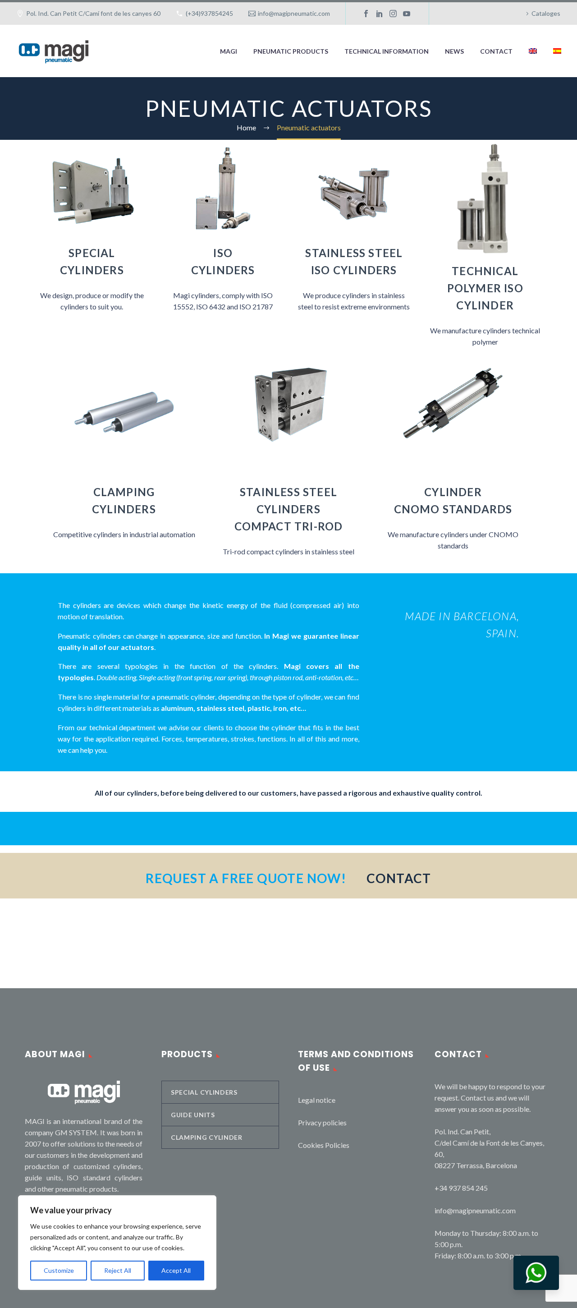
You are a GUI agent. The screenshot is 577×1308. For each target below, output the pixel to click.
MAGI (228, 51)
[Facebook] (366, 13)
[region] (117, 1242)
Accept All (176, 1270)
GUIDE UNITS (193, 1115)
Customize (59, 1270)
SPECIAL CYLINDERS (204, 1092)
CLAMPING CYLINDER (207, 1137)
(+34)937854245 (209, 13)
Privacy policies (322, 1122)
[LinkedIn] (379, 13)
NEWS (454, 51)
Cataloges (545, 13)
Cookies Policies (323, 1145)
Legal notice (316, 1100)
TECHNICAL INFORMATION (386, 51)
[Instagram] (393, 13)
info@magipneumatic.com (294, 13)
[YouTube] (406, 13)
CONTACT (496, 51)
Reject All (117, 1270)
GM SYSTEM (76, 1132)
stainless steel (220, 708)
